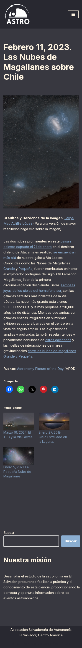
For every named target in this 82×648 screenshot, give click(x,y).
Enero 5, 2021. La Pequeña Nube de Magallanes (17, 471)
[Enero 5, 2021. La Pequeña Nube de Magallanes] (18, 456)
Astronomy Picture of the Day (40, 368)
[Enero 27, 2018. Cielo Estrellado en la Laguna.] (54, 421)
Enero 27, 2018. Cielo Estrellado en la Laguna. (53, 436)
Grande (9, 268)
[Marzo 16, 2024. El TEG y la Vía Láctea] (18, 421)
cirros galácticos (58, 340)
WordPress (61, 643)
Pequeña (25, 268)
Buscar (8, 532)
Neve (16, 643)
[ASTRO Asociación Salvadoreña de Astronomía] (17, 14)
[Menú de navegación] (73, 14)
